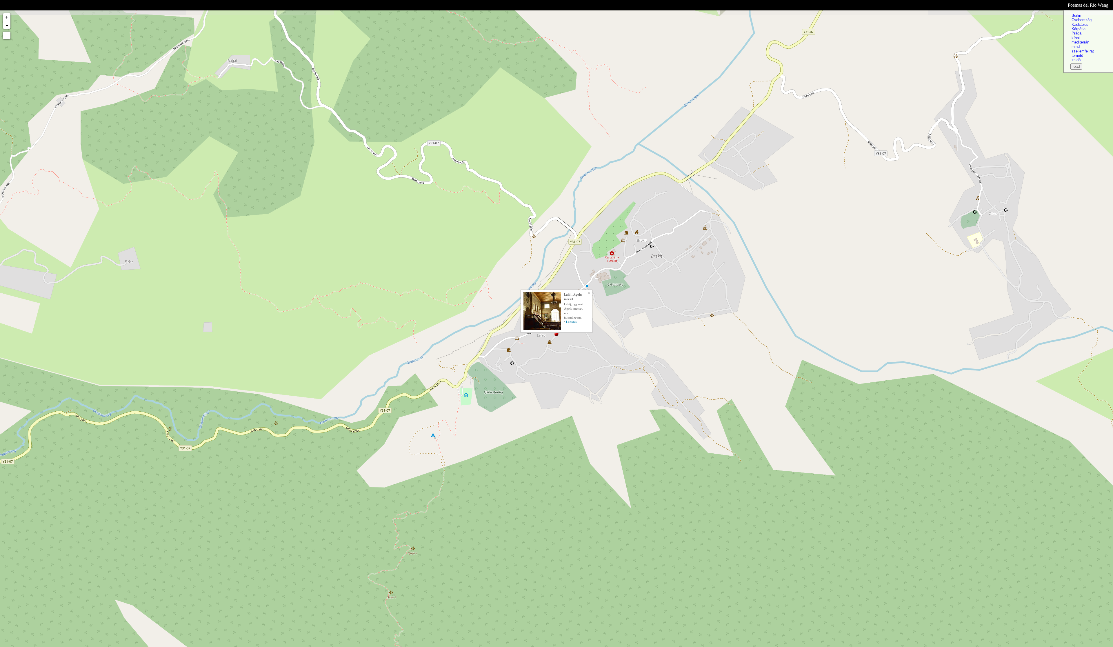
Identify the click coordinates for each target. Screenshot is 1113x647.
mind (1076, 46)
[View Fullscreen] (6, 35)
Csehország (1082, 20)
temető (1077, 55)
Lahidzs (571, 321)
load (1076, 66)
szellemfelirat (1083, 51)
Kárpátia (1078, 29)
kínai (1076, 38)
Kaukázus (1080, 24)
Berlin (1076, 15)
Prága (1076, 33)
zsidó (1076, 60)
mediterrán (1080, 42)
